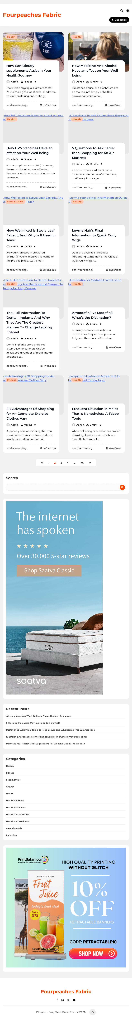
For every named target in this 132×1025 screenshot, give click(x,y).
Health (11, 36)
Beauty (77, 201)
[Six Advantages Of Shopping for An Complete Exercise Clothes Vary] (33, 395)
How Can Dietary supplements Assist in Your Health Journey (28, 70)
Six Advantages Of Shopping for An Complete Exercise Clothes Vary (30, 413)
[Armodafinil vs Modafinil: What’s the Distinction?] (98, 299)
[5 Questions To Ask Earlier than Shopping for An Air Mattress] (98, 134)
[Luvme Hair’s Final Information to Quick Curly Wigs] (98, 216)
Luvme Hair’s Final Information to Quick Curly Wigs (94, 235)
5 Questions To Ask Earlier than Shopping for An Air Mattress (93, 153)
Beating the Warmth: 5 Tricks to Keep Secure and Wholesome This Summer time (50, 730)
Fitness (11, 380)
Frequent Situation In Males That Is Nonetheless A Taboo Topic (95, 413)
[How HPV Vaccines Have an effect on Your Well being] (33, 134)
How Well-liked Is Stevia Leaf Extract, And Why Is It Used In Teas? (31, 235)
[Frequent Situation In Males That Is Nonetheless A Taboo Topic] (98, 395)
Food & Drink (15, 201)
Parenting (11, 835)
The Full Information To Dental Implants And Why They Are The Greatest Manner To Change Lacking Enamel (29, 322)
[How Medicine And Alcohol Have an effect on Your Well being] (98, 52)
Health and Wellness (17, 821)
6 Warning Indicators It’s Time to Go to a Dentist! (33, 723)
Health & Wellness (16, 807)
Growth (10, 786)
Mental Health (14, 828)
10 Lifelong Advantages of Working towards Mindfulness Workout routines (46, 736)
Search (12, 478)
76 (82, 462)
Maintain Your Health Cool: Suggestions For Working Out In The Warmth (45, 743)
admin (15, 81)
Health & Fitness (15, 800)
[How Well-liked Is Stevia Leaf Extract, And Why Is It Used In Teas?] (33, 216)
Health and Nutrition (17, 814)
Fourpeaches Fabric (32, 14)
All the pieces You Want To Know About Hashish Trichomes (38, 716)
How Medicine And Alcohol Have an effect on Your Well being (95, 70)
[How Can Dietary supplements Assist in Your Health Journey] (33, 52)
